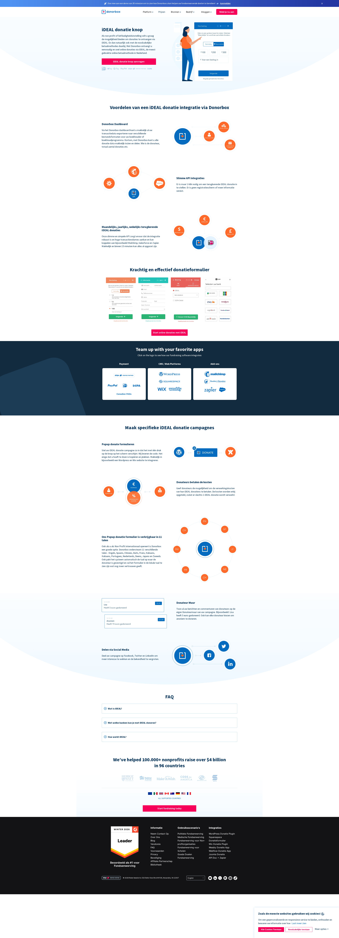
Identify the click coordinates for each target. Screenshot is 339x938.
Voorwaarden (157, 851)
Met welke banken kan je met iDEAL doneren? (132, 722)
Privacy (154, 854)
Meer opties (321, 928)
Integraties (215, 827)
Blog (153, 840)
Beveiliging (156, 857)
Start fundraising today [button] (169, 808)
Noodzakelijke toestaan (299, 929)
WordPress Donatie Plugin (222, 833)
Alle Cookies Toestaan (271, 929)
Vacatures (155, 844)
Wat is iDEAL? (115, 708)
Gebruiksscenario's (189, 827)
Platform (147, 12)
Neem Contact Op (160, 833)
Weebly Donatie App (219, 847)
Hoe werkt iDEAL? (117, 736)
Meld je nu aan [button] (226, 12)
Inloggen (205, 12)
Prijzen (161, 12)
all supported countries (169, 798)
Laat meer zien (299, 923)
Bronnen (175, 12)
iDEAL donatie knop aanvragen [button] (128, 61)
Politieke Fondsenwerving (190, 833)
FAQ (153, 847)
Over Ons (155, 837)
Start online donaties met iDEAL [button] (169, 332)
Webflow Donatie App (220, 851)
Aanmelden (225, 3)
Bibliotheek (156, 864)
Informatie (156, 827)
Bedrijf (189, 12)
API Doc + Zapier (217, 857)
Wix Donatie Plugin (218, 844)
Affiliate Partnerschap (161, 861)
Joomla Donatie (217, 854)
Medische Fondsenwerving (191, 837)
